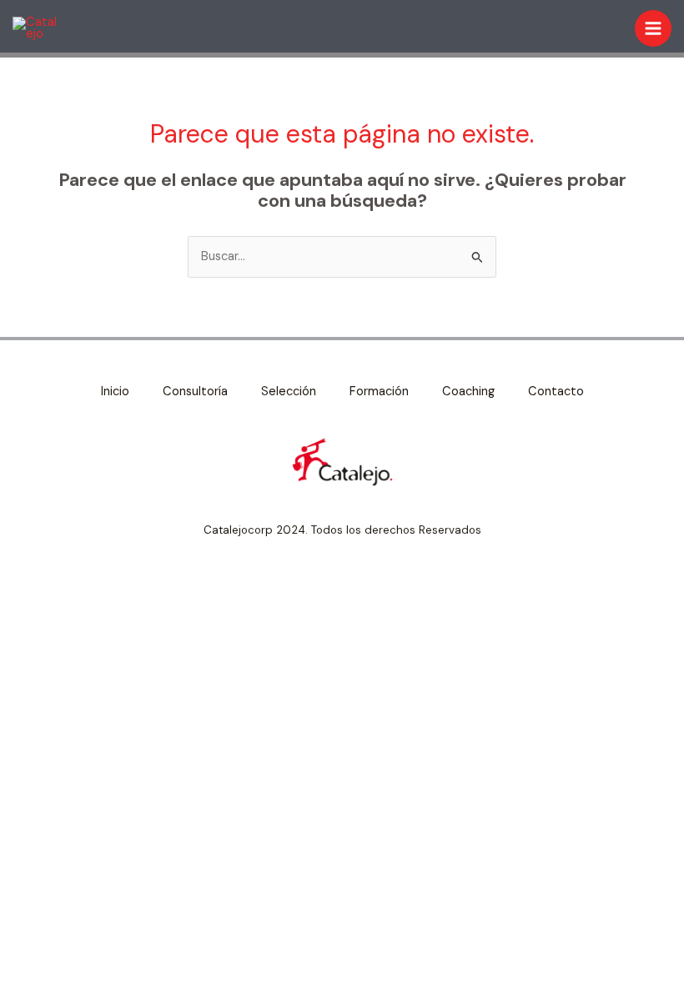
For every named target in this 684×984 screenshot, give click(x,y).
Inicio (115, 391)
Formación (379, 391)
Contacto (556, 391)
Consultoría (195, 391)
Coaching (468, 391)
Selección (288, 391)
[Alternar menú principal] (653, 28)
